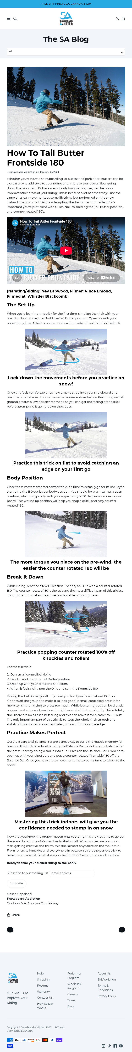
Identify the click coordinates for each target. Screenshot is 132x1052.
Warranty (43, 992)
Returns (42, 985)
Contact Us (45, 998)
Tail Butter (101, 207)
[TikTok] (109, 1046)
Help (40, 973)
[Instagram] (103, 1046)
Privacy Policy (107, 996)
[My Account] (116, 18)
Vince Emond (98, 291)
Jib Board (20, 741)
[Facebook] (115, 1046)
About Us (104, 973)
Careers (72, 994)
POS (57, 1027)
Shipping (43, 979)
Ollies (59, 207)
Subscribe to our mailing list (28, 873)
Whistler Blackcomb (47, 296)
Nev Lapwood (54, 291)
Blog (70, 1006)
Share (16, 914)
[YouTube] (121, 1046)
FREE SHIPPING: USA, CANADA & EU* (66, 3)
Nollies (70, 207)
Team (71, 1000)
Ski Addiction (107, 979)
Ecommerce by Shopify (20, 1031)
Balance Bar (43, 741)
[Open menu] (5, 18)
